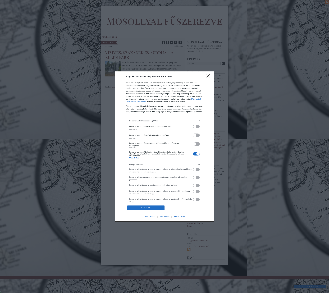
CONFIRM (146, 208)
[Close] (209, 76)
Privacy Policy (179, 217)
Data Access (164, 217)
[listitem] (164, 121)
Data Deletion (150, 217)
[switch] (196, 126)
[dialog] (164, 146)
